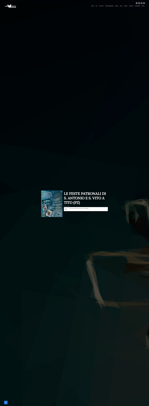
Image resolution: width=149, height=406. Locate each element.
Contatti (131, 5)
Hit (96, 5)
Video (143, 5)
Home (92, 5)
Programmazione (109, 5)
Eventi (116, 5)
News (121, 5)
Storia (125, 5)
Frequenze (137, 5)
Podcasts (101, 5)
